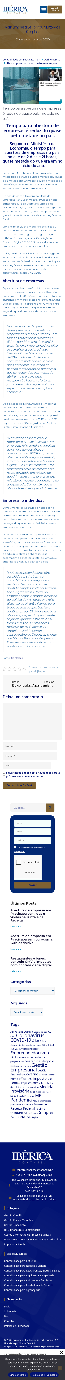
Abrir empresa (52, 59)
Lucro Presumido (30, 1087)
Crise (35, 1041)
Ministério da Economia (22, 1096)
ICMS (29, 1078)
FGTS (14, 1057)
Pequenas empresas (42, 1100)
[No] (60, 1368)
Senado (34, 1113)
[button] (43, 9)
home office (18, 1079)
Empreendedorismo (29, 1053)
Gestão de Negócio (39, 1061)
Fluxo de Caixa (26, 1057)
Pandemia (21, 1100)
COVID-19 (20, 1040)
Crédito (43, 1041)
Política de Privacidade (44, 1374)
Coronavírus (30, 1035)
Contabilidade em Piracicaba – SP (21, 59)
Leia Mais (15, 926)
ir (40, 1083)
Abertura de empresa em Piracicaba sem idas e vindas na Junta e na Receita (30, 915)
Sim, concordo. (18, 1374)
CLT (50, 1031)
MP (38, 1095)
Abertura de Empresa (21, 1031)
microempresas (43, 1091)
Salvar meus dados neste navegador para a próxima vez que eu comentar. (33, 774)
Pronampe (40, 1104)
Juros (43, 1083)
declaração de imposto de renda (25, 1045)
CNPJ (12, 1036)
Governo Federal (47, 1075)
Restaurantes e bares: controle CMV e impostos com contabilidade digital (31, 962)
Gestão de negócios (20, 1066)
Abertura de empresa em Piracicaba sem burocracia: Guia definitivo (31, 939)
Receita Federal (22, 1108)
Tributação (32, 1117)
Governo (31, 1074)
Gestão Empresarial (28, 1067)
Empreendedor (28, 1048)
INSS (35, 1083)
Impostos (27, 1083)
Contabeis (17, 657)
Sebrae (27, 1113)
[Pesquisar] (50, 808)
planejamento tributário (21, 1104)
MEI (32, 1091)
